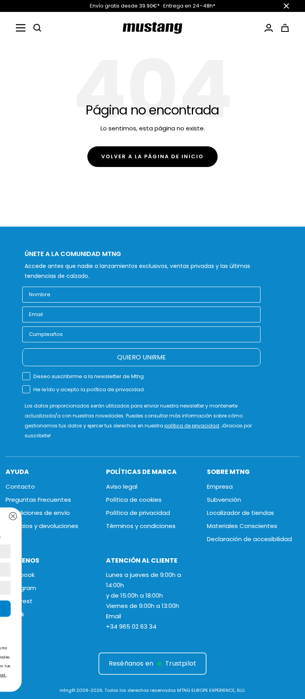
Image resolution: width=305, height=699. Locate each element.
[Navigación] (20, 28)
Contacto (20, 486)
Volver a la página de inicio (152, 156)
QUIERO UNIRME (141, 357)
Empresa (220, 486)
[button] (37, 28)
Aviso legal (121, 486)
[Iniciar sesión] (268, 28)
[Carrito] (285, 28)
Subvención (224, 499)
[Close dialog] (212, 516)
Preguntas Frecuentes (38, 499)
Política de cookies (134, 499)
